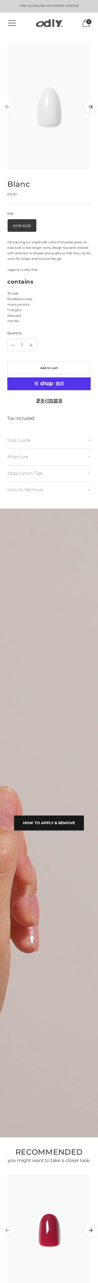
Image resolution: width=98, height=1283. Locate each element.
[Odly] (49, 23)
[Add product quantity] (31, 345)
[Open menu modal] (12, 23)
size (10, 213)
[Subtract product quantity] (13, 345)
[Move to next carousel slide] (90, 107)
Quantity (14, 333)
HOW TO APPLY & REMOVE (49, 823)
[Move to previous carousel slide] (7, 107)
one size (22, 225)
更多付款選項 (49, 401)
